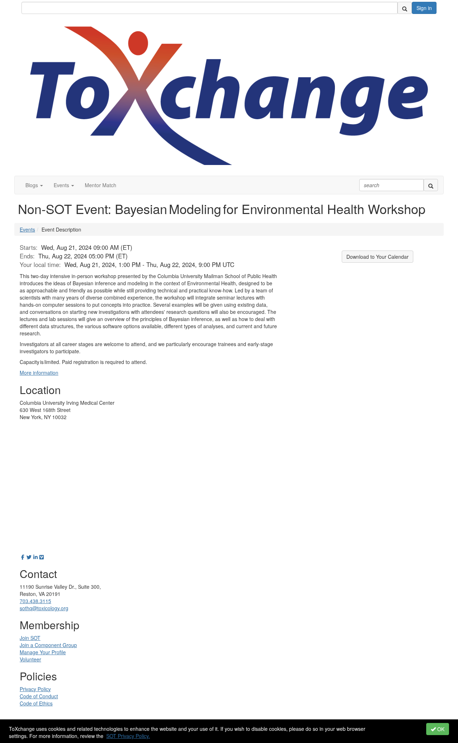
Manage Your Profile (43, 652)
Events (27, 229)
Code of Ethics (36, 703)
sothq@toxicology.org (44, 608)
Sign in (424, 7)
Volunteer (30, 659)
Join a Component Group (48, 645)
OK (440, 729)
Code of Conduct (39, 696)
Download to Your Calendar (377, 256)
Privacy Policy (35, 689)
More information (39, 372)
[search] (405, 8)
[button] (34, 185)
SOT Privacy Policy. (128, 735)
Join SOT (30, 637)
